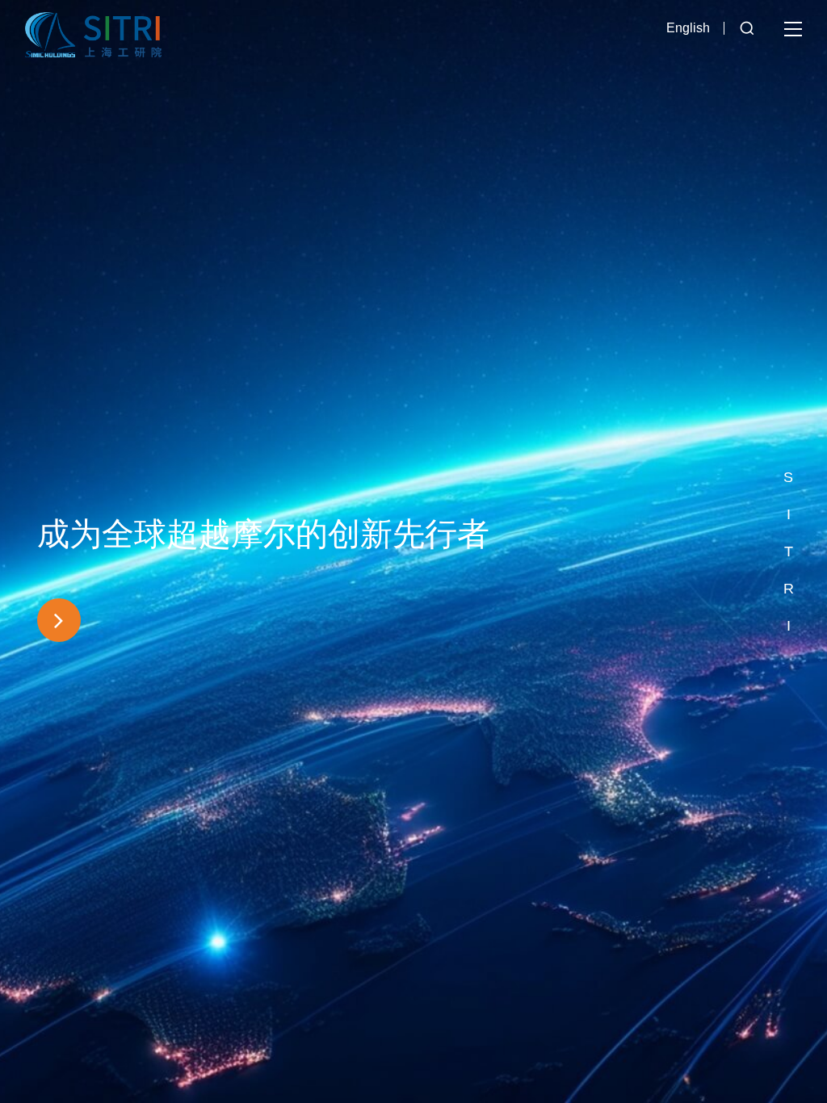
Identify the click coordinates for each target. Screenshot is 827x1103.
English (688, 28)
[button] (788, 440)
